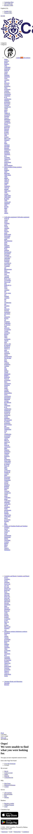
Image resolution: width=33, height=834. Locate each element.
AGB (10, 832)
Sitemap (6, 797)
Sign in (6, 771)
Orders (6, 774)
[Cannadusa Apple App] (9, 817)
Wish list (6, 776)
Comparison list (8, 777)
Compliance (25, 832)
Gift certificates (8, 3)
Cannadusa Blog (8, 2)
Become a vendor (9, 803)
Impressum (5, 832)
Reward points (8, 794)
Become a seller (8, 5)
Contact (6, 786)
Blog (5, 796)
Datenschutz (17, 832)
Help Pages (7, 783)
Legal (5, 806)
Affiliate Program (9, 805)
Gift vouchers (8, 792)
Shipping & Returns (9, 785)
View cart (3, 737)
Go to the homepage (9, 763)
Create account (8, 773)
